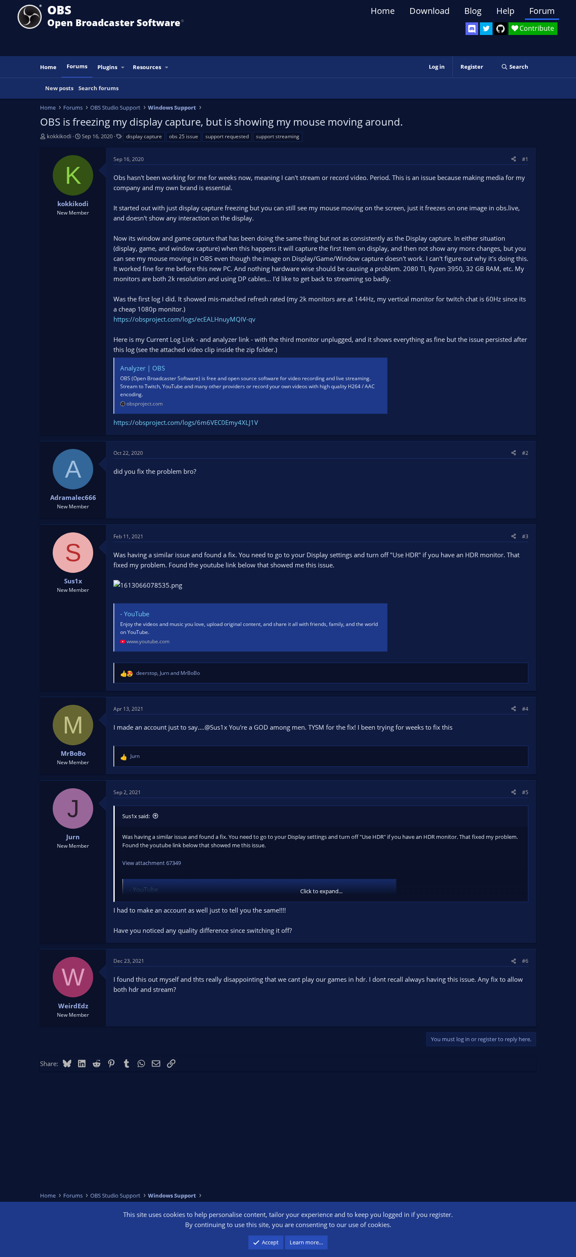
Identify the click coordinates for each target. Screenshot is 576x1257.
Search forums (98, 88)
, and (168, 673)
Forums (77, 66)
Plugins (107, 67)
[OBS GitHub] (500, 28)
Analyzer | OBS (142, 368)
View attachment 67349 (151, 863)
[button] (123, 67)
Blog (473, 10)
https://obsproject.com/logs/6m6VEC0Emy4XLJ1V (185, 422)
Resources (147, 67)
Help (505, 10)
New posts (59, 88)
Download (429, 10)
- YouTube (134, 614)
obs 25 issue (183, 136)
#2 (525, 453)
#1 (525, 159)
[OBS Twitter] (486, 28)
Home (383, 10)
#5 (525, 792)
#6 (525, 960)
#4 (525, 708)
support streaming (277, 136)
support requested (227, 136)
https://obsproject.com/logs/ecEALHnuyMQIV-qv (184, 319)
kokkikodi (59, 136)
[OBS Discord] (472, 28)
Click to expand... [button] (321, 891)
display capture (144, 136)
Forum (542, 10)
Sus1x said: (136, 816)
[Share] (513, 159)
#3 (525, 536)
